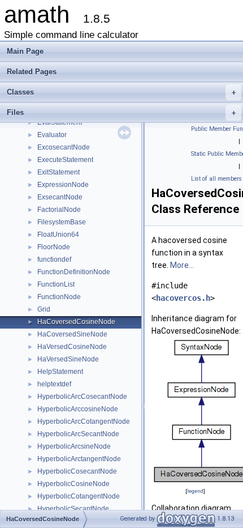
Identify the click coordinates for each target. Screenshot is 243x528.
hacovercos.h (183, 298)
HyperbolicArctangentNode (79, 459)
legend (195, 491)
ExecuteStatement (65, 160)
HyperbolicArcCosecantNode (82, 397)
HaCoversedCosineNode (76, 322)
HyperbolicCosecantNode (77, 471)
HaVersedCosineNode (72, 347)
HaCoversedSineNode (72, 334)
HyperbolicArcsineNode (74, 446)
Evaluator (52, 135)
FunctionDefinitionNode (73, 272)
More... (182, 265)
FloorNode (53, 247)
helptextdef (54, 384)
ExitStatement (58, 172)
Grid (43, 309)
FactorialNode (59, 210)
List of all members (216, 178)
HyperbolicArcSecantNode (78, 434)
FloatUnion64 (58, 235)
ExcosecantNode (63, 147)
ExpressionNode (63, 185)
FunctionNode (59, 297)
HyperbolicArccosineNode (77, 409)
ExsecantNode (60, 197)
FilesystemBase (61, 222)
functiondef (54, 259)
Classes (121, 92)
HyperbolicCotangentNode (78, 496)
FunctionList (56, 284)
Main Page (25, 51)
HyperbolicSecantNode (73, 509)
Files (121, 112)
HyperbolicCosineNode (73, 484)
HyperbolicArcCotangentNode (83, 421)
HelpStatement (60, 372)
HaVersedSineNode (68, 359)
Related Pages (32, 71)
